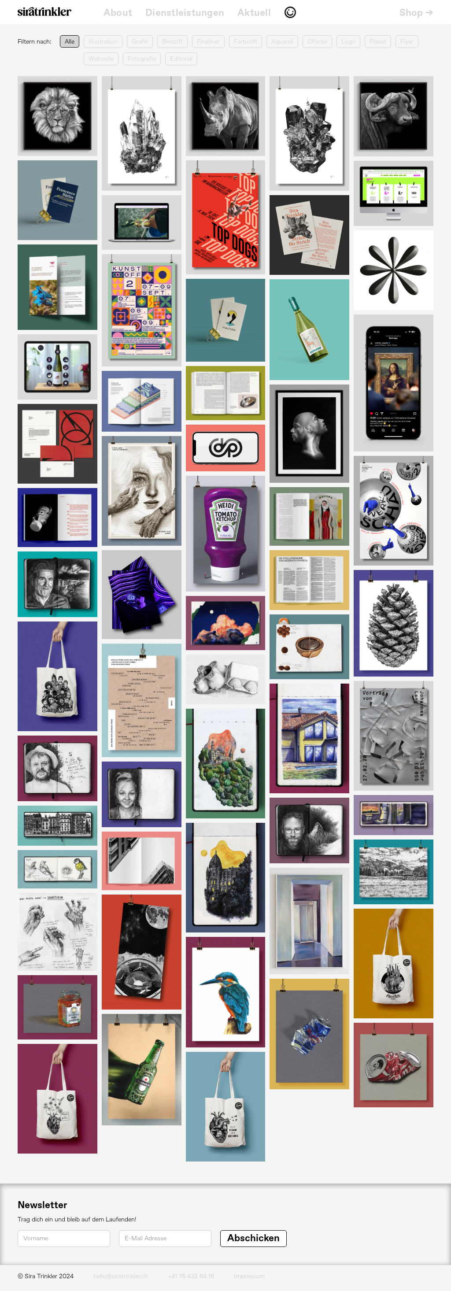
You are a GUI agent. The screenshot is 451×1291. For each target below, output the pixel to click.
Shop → (416, 13)
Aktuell (254, 13)
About (118, 13)
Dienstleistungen (184, 13)
